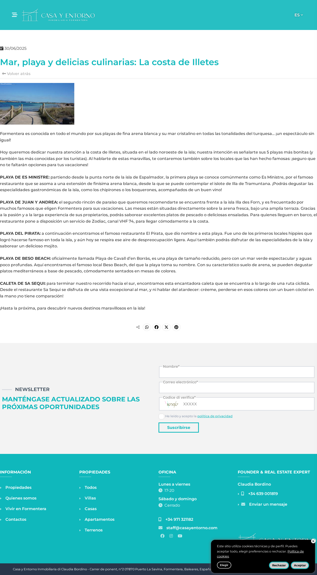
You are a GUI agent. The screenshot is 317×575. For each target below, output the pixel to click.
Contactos (15, 519)
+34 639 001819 (263, 493)
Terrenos (94, 530)
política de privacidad (215, 416)
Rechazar (279, 565)
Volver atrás (18, 73)
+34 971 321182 (179, 519)
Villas (90, 498)
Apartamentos (99, 519)
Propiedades (18, 487)
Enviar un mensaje (268, 504)
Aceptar (300, 565)
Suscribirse (178, 427)
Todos (91, 487)
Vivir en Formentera (25, 508)
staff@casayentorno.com (191, 527)
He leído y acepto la (198, 416)
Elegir (224, 565)
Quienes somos (20, 498)
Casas (91, 508)
